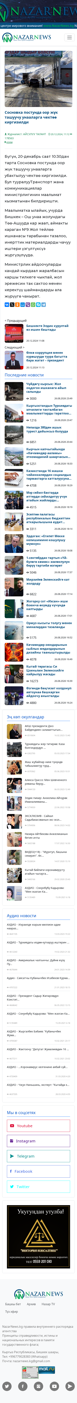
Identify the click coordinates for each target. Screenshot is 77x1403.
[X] (12, 304)
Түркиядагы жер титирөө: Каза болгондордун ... (45, 745)
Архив (31, 1304)
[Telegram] (43, 304)
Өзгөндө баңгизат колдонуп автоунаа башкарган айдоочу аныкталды (48, 692)
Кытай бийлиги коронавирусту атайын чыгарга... (45, 871)
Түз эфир (11, 1312)
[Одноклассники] (17, 304)
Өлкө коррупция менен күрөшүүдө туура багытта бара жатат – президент (46, 356)
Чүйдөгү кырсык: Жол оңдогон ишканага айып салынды (46, 388)
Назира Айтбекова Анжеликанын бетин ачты (46, 835)
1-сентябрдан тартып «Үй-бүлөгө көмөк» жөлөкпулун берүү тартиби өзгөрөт (48, 562)
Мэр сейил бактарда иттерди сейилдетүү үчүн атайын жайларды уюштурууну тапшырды (46, 496)
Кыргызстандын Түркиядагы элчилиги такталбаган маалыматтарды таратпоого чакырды (49, 409)
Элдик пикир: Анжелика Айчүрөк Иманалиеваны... (46, 799)
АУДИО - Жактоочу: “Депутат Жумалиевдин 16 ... (38, 1049)
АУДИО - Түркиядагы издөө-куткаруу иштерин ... (38, 942)
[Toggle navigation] (69, 37)
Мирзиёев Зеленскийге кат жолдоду (48, 582)
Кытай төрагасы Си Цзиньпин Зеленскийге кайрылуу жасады (45, 670)
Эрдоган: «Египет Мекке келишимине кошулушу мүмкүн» (45, 540)
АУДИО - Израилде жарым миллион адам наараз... (33, 926)
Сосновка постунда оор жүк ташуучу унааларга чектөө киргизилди (31, 117)
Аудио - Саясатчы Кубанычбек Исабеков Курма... (38, 978)
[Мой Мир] (22, 304)
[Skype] (38, 304)
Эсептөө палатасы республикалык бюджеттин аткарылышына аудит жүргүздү (48, 518)
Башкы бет (13, 1304)
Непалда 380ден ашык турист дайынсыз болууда (47, 429)
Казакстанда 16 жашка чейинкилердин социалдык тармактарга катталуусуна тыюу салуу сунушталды (48, 475)
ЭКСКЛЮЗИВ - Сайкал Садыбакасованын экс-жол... (43, 817)
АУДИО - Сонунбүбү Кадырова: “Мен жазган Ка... (44, 889)
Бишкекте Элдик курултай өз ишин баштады (47, 328)
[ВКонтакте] (7, 304)
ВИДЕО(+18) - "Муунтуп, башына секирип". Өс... (46, 853)
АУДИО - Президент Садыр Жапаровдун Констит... (32, 997)
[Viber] (28, 304)
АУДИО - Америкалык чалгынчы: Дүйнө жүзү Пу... (36, 962)
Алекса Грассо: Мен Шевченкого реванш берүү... (46, 781)
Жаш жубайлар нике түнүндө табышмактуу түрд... (43, 763)
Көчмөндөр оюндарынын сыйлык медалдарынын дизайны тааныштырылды (48, 648)
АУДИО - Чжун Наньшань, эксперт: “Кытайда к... (38, 1085)
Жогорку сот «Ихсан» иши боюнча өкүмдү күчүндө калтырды (47, 605)
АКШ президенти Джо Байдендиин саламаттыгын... (44, 727)
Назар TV (48, 1304)
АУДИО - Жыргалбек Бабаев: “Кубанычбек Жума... (34, 1033)
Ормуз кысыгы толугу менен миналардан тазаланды (49, 625)
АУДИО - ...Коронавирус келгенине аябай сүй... (37, 1067)
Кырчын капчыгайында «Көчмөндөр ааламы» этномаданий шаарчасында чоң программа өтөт (49, 453)
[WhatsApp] (33, 304)
